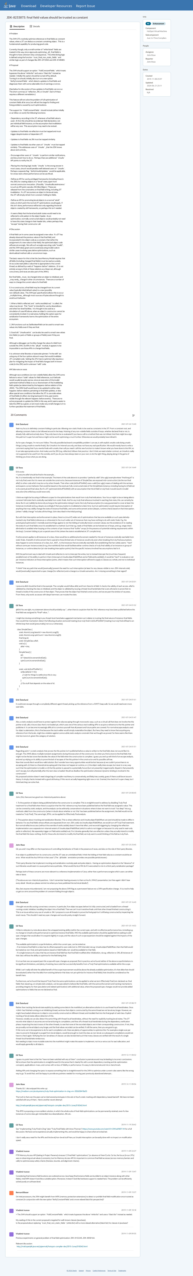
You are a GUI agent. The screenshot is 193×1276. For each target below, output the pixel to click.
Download (28, 6)
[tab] (17, 26)
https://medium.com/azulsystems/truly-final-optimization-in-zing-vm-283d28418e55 (51, 1091)
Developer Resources (56, 6)
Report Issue (85, 6)
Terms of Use (112, 1271)
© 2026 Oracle (72, 1271)
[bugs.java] (10, 4)
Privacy (88, 1271)
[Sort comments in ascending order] (133, 415)
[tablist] (72, 26)
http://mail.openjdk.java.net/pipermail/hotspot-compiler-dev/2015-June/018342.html (51, 1105)
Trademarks (122, 1271)
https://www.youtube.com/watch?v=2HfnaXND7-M (104, 1129)
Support (81, 1271)
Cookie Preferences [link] (99, 1271)
